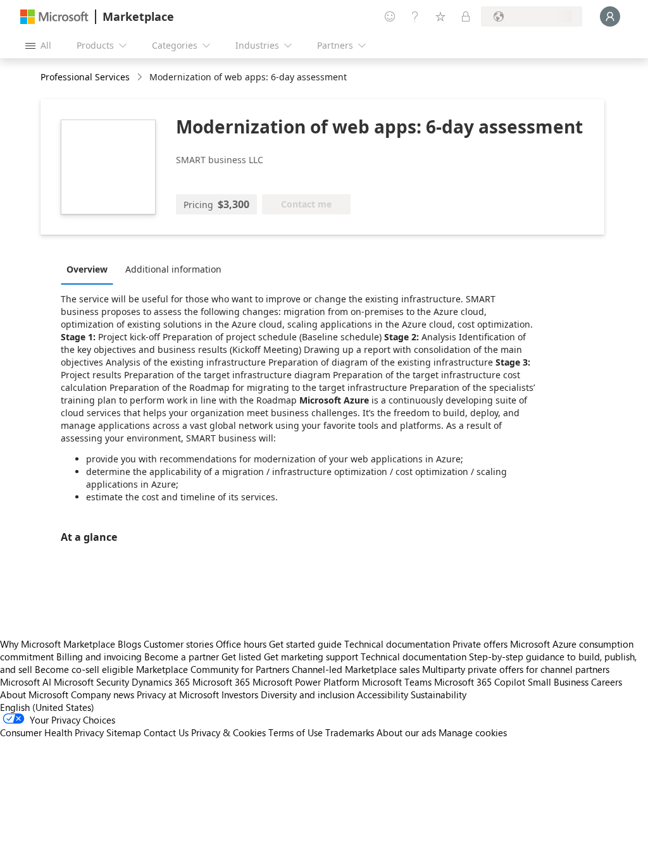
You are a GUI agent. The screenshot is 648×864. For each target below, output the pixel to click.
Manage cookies (473, 732)
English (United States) (47, 707)
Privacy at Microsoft (178, 694)
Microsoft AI (25, 682)
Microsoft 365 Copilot (479, 682)
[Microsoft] (54, 16)
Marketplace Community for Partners (212, 669)
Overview (87, 269)
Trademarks (349, 732)
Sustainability (438, 694)
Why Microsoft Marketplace (57, 644)
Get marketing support (311, 656)
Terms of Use (295, 732)
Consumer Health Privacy (52, 732)
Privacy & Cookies (228, 732)
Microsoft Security (91, 682)
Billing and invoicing (99, 656)
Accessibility (382, 694)
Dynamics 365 (161, 682)
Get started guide (305, 644)
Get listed (241, 656)
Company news (102, 694)
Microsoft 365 (221, 682)
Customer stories (178, 644)
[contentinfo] (141, 77)
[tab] (90, 269)
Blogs (129, 644)
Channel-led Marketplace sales (356, 669)
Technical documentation (397, 644)
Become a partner (181, 656)
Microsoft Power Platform (305, 682)
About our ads (406, 732)
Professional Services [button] (85, 77)
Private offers (480, 644)
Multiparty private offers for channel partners (515, 669)
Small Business (558, 682)
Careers (606, 682)
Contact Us (166, 732)
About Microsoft (34, 694)
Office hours (241, 644)
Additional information (173, 269)
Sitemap (123, 732)
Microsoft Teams (397, 682)
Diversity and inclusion (307, 694)
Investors (239, 694)
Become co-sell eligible (84, 669)
